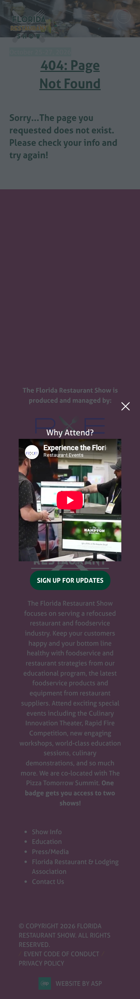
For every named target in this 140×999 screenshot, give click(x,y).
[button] (126, 406)
